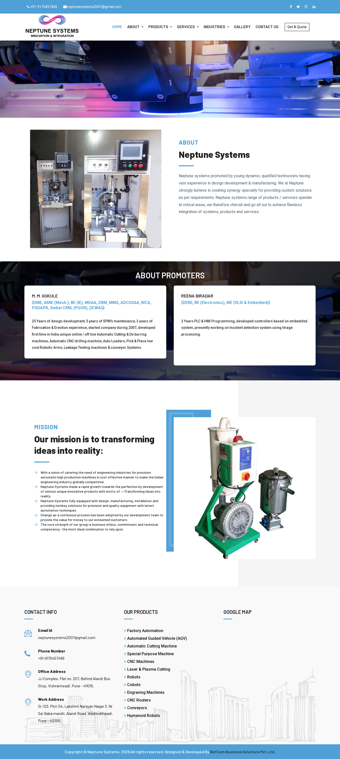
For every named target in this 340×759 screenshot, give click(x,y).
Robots (133, 677)
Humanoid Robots (143, 715)
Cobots (134, 684)
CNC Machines (140, 661)
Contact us (267, 26)
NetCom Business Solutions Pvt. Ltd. (242, 751)
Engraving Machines (146, 692)
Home (117, 26)
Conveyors (137, 707)
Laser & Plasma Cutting (148, 669)
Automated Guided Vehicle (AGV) (157, 638)
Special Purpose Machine (150, 653)
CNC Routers (139, 700)
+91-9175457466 (43, 7)
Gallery (242, 26)
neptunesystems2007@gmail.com (94, 7)
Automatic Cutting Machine (152, 646)
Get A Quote (297, 27)
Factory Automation (145, 630)
